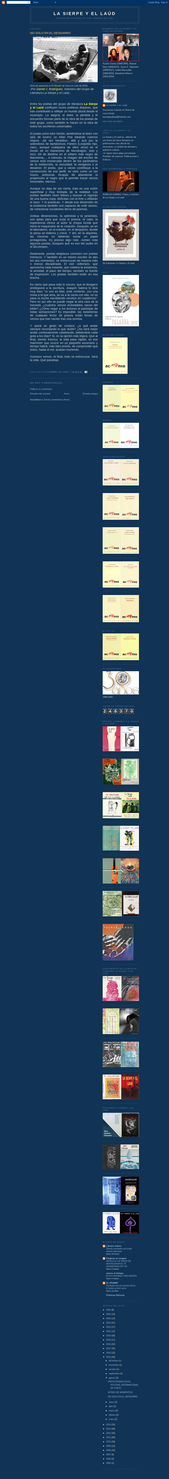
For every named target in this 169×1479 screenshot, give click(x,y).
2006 (108, 1459)
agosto (112, 1378)
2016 (108, 1352)
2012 (108, 1433)
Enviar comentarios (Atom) (56, 399)
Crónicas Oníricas (115, 1295)
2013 (108, 1429)
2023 (108, 1322)
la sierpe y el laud (116, 105)
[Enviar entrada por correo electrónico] (86, 372)
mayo (112, 1402)
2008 (108, 1450)
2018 (108, 1344)
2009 (108, 1446)
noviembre (114, 1365)
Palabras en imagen (116, 1258)
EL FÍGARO (112, 1283)
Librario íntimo (113, 1246)
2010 (108, 1441)
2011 (108, 1437)
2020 (108, 1335)
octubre (113, 1369)
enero (112, 1419)
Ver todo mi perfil (113, 121)
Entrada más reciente (40, 393)
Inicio (66, 393)
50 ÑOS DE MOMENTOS (120, 1392)
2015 (108, 1357)
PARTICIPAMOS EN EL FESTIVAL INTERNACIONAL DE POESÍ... (123, 1384)
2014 (108, 1424)
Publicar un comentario (41, 389)
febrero (112, 1415)
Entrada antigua (90, 393)
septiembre (114, 1373)
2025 (108, 1314)
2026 (108, 1310)
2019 (108, 1340)
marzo (112, 1410)
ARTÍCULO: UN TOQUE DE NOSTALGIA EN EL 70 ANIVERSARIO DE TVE (118, 1264)
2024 (108, 1318)
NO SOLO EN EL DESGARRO (122, 1396)
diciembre (114, 1360)
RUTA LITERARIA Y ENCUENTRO (121, 1276)
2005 (108, 1463)
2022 (108, 1327)
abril (111, 1406)
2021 (108, 1331)
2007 (108, 1454)
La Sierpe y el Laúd (84, 13)
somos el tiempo (114, 1273)
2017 (108, 1348)
